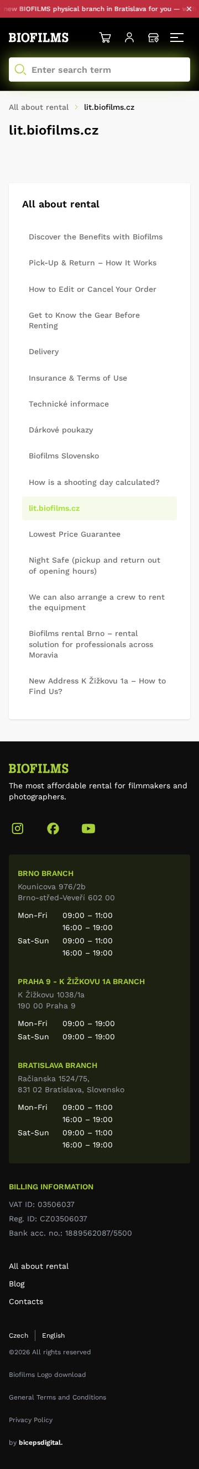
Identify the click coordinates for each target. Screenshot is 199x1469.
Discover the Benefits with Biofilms (96, 236)
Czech (18, 1335)
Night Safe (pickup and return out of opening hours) (94, 565)
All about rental (39, 1266)
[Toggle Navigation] (178, 37)
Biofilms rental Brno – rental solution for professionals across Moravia (91, 644)
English (53, 1335)
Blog (16, 1283)
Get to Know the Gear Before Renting (84, 320)
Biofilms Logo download (47, 1375)
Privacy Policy (31, 1420)
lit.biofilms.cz (54, 508)
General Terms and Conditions (57, 1397)
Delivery (44, 351)
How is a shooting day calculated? (94, 482)
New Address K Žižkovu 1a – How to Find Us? (97, 686)
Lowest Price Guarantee (75, 534)
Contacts (26, 1301)
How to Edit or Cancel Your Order (92, 289)
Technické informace (69, 403)
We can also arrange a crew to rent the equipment (97, 602)
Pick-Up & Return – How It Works (92, 262)
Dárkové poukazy (61, 429)
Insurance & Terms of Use (78, 377)
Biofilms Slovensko (64, 455)
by (35, 1442)
